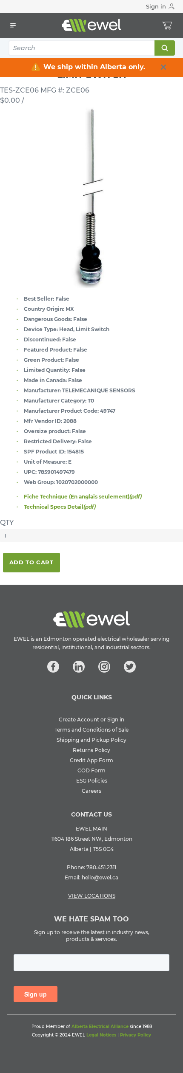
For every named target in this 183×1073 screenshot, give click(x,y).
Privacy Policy (135, 1035)
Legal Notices (101, 1035)
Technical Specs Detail (60, 507)
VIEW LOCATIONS (91, 896)
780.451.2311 (101, 867)
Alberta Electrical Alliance (100, 1026)
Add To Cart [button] (31, 562)
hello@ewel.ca (100, 877)
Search (164, 48)
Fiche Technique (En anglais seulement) (83, 496)
